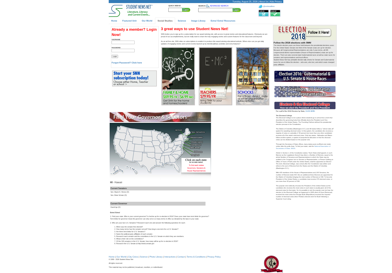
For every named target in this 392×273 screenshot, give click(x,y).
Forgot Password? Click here (127, 62)
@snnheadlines (269, 6)
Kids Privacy (276, 1)
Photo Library (155, 256)
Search (201, 6)
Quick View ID (174, 6)
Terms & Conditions (196, 256)
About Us (263, 1)
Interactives (169, 256)
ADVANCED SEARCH (219, 6)
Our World (121, 256)
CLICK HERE (310, 111)
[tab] (114, 21)
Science (144, 256)
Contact (181, 256)
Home (112, 256)
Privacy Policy (214, 256)
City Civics (133, 256)
